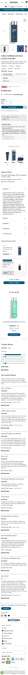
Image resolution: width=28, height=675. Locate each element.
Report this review (5, 405)
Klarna (5, 641)
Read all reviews (4, 369)
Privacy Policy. (22, 673)
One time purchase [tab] (7, 74)
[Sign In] (22, 2)
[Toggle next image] (24, 31)
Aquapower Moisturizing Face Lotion (14, 322)
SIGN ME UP (6, 608)
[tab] (20, 74)
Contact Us (6, 635)
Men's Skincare (11, 13)
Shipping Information (9, 630)
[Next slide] (26, 339)
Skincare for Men (19, 13)
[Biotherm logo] (14, 2)
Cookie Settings (7, 643)
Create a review (4, 366)
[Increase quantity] (10, 102)
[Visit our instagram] (2, 616)
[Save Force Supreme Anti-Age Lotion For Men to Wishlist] (25, 107)
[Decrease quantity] (2, 102)
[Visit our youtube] (9, 616)
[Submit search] (6, 2)
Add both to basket (14, 282)
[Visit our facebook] (5, 616)
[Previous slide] (23, 339)
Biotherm (4, 13)
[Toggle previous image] (3, 31)
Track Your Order (8, 638)
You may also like (14, 292)
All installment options (6, 90)
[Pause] (27, 7)
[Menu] (2, 2)
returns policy (11, 181)
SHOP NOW (9, 137)
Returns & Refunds (8, 633)
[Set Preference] (2, 672)
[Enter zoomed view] (24, 20)
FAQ (5, 628)
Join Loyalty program (18, 94)
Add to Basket (14, 334)
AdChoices (14, 673)
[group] (14, 31)
